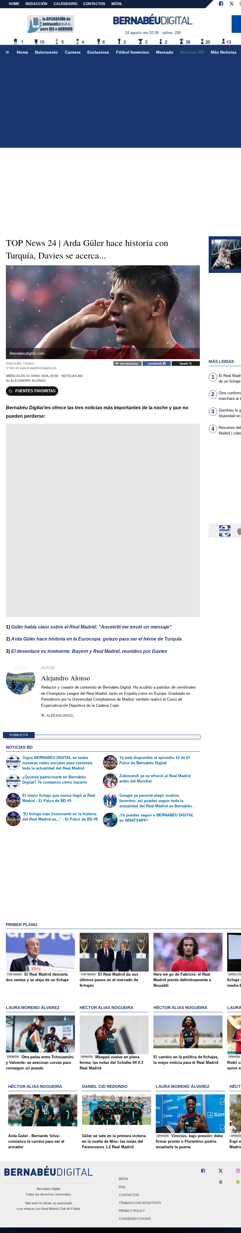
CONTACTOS (94, 4)
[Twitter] (231, 4)
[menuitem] (7, 52)
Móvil (124, 1179)
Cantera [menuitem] (73, 52)
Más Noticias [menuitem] (224, 52)
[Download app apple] (220, 1182)
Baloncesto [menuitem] (46, 52)
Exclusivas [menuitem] (98, 52)
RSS (122, 1187)
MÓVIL (116, 4)
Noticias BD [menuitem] (192, 52)
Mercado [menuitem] (164, 52)
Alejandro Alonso (28, 380)
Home (14, 4)
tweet (184, 363)
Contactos (129, 1195)
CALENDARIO (65, 4)
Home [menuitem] (22, 52)
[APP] (225, 530)
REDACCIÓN (36, 4)
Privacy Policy (132, 1211)
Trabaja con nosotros (140, 1203)
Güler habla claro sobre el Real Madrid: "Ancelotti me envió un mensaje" (91, 626)
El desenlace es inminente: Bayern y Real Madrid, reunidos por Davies (89, 651)
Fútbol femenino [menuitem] (132, 52)
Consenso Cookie (135, 1219)
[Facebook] (221, 4)
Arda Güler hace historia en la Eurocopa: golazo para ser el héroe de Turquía (96, 638)
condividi (155, 363)
